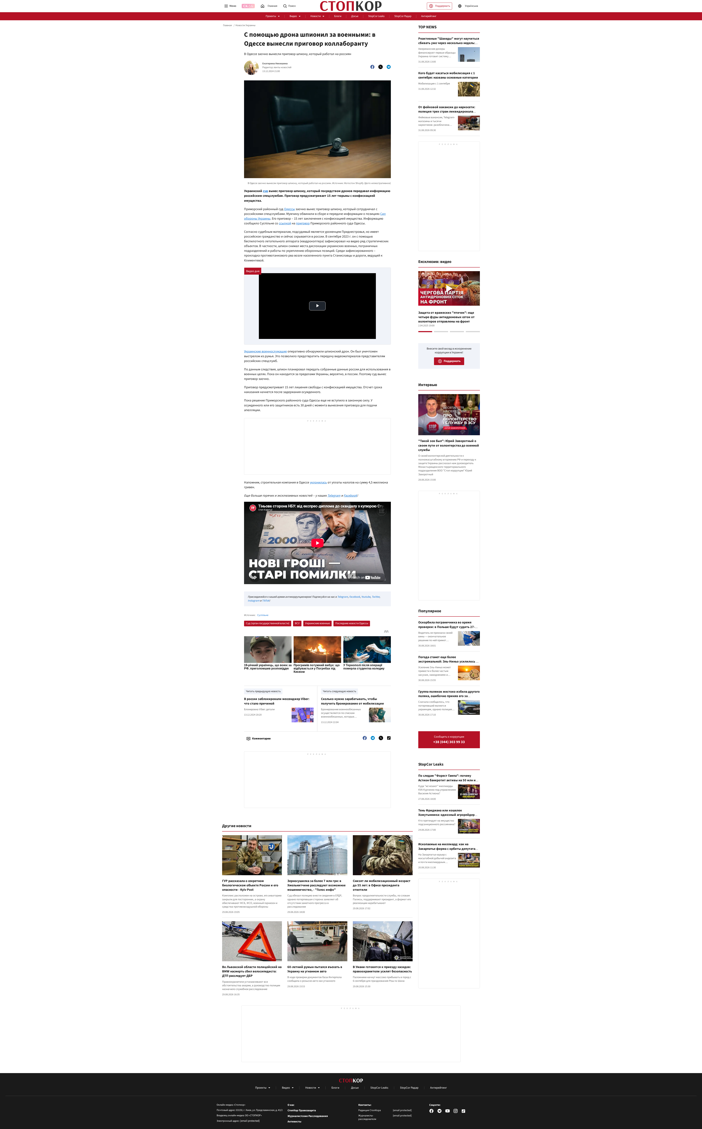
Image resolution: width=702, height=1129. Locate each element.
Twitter (376, 597)
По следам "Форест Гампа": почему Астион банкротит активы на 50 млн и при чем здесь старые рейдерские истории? (447, 782)
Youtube (365, 597)
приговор (303, 223)
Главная (227, 25)
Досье (354, 16)
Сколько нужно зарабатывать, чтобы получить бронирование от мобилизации (352, 701)
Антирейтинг (428, 16)
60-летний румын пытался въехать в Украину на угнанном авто (314, 969)
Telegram (342, 597)
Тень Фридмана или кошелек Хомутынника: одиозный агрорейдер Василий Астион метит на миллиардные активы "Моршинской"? (448, 817)
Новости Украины (245, 25)
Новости (315, 16)
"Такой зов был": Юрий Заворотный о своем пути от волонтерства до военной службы (448, 445)
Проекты (271, 16)
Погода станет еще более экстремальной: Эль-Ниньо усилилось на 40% (448, 661)
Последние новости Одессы (351, 623)
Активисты (294, 1122)
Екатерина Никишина (275, 63)
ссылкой (285, 223)
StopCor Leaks (376, 16)
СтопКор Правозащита (302, 1110)
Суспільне (262, 615)
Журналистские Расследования (308, 1116)
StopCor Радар (402, 16)
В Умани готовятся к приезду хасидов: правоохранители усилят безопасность (382, 969)
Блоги (337, 16)
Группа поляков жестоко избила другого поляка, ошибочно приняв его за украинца (449, 696)
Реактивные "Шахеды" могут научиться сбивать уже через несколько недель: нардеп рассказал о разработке (448, 43)
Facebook (354, 597)
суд (265, 191)
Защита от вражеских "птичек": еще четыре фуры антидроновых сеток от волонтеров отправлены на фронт (446, 317)
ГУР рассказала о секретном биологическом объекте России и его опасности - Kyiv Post (250, 885)
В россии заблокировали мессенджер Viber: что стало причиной (276, 701)
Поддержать (442, 6)
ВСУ (297, 623)
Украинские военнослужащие (265, 351)
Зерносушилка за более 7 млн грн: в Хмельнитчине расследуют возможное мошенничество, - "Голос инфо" (316, 885)
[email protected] (250, 1121)
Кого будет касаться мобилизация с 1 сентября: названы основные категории (448, 75)
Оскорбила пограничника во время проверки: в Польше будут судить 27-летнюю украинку (446, 627)
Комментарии (261, 739)
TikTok (265, 601)
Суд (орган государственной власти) (267, 623)
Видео (293, 16)
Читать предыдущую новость (263, 691)
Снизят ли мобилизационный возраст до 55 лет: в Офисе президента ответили (381, 885)
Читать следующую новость (339, 691)
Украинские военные (317, 623)
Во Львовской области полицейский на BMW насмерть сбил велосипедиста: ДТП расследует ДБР (252, 971)
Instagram (253, 601)
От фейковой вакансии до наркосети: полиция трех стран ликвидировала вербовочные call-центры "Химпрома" (447, 111)
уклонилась (318, 482)
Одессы (289, 209)
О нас (291, 1105)
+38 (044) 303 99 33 (449, 742)
